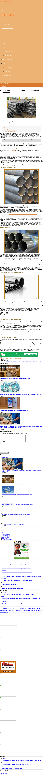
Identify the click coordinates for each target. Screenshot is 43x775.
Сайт (1, 447)
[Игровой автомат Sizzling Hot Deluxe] (8, 755)
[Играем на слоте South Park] (8, 684)
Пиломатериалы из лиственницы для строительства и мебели (15, 378)
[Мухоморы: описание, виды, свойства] (8, 636)
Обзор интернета (7, 71)
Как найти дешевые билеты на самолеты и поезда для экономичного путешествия (20, 394)
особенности (37, 608)
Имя (1, 443)
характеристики (13, 358)
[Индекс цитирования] (8, 672)
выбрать (13, 608)
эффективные (14, 612)
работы (28, 610)
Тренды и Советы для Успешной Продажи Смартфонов (14, 410)
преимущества (11, 610)
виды (1, 358)
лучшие (22, 608)
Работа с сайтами (7, 55)
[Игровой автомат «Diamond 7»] (8, 660)
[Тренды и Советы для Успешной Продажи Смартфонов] (10, 408)
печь (2, 610)
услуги (6, 612)
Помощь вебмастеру (6, 536)
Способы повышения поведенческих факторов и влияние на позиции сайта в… (17, 504)
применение (4, 358)
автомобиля (1, 608)
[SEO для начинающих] (8, 648)
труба (8, 358)
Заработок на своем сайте (9, 32)
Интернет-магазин (7, 128)
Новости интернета (8, 67)
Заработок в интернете (7, 28)
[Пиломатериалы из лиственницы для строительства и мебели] (10, 376)
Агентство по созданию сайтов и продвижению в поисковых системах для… (17, 494)
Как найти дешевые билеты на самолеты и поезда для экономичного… (16, 514)
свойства (40, 610)
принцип (25, 610)
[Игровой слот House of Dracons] (8, 731)
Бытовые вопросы (7, 75)
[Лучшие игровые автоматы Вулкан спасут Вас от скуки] (8, 696)
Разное (4, 63)
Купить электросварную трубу (10, 126)
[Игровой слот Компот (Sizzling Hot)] (8, 708)
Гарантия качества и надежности (10, 130)
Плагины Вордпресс (8, 43)
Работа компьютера (7, 59)
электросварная (19, 358)
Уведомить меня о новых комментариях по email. (10, 449)
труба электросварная (11, 150)
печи (1, 610)
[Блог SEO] (7, 15)
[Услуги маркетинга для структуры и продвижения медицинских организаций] (10, 743)
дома (17, 608)
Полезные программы (8, 47)
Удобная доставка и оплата (9, 131)
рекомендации (32, 610)
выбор (8, 608)
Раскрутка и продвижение (9, 51)
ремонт (37, 610)
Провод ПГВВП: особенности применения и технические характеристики (23, 214)
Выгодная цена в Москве (9, 127)
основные (30, 608)
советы (2, 612)
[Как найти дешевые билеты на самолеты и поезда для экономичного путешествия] (10, 392)
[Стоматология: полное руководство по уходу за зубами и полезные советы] (8, 624)
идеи (19, 608)
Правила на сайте (7, 24)
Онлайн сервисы (7, 39)
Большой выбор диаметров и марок (11, 129)
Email (1, 445)
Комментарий (3, 441)
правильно (4, 610)
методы (26, 608)
